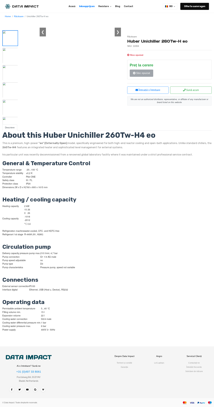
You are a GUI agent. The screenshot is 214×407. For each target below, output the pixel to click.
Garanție (124, 367)
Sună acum (192, 90)
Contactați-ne (194, 363)
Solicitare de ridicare (194, 371)
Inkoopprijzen (87, 6)
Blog (117, 6)
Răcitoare (18, 16)
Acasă (72, 6)
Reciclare (103, 6)
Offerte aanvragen (194, 6)
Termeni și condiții (124, 363)
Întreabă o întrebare (149, 90)
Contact (128, 6)
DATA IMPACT (28, 357)
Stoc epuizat (143, 73)
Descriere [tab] (10, 127)
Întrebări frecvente (194, 367)
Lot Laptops (159, 363)
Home (8, 16)
